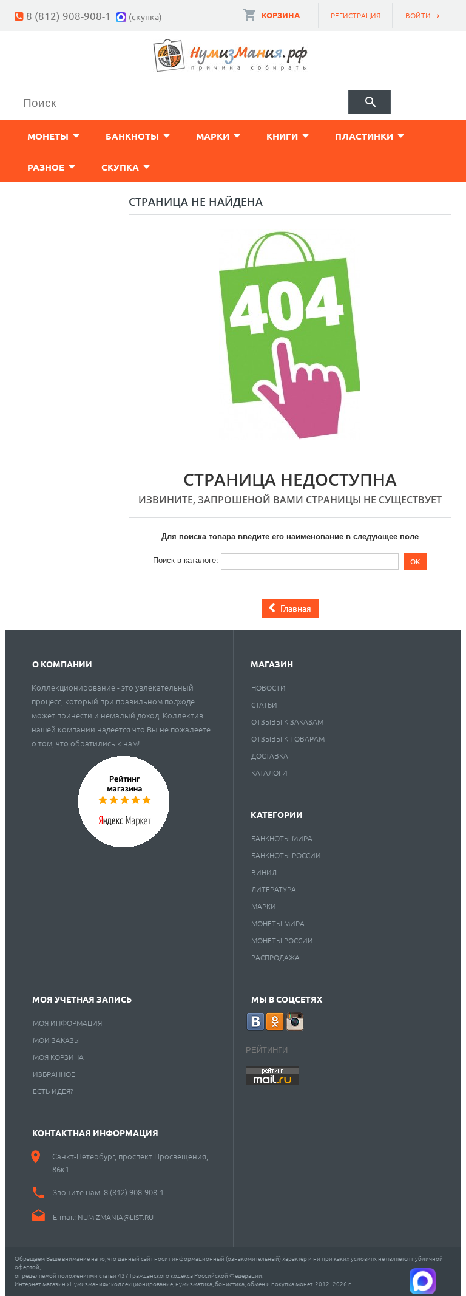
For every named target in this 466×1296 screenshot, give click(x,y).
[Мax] (122, 15)
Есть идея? (53, 1091)
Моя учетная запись (82, 999)
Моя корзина (58, 1057)
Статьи (264, 704)
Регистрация (355, 15)
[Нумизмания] (230, 55)
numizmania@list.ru (116, 1217)
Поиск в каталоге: (185, 559)
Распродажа (275, 957)
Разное (45, 167)
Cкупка (120, 167)
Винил (264, 872)
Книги (282, 136)
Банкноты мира (281, 838)
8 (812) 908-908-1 (68, 15)
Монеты (48, 136)
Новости (268, 687)
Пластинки (364, 136)
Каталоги (269, 772)
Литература (273, 889)
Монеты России (282, 940)
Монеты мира (278, 923)
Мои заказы (56, 1040)
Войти (418, 15)
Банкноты (132, 136)
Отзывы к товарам (288, 738)
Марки (212, 136)
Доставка (269, 755)
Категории (277, 814)
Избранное (54, 1074)
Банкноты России (286, 855)
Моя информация (67, 1023)
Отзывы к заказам (287, 721)
